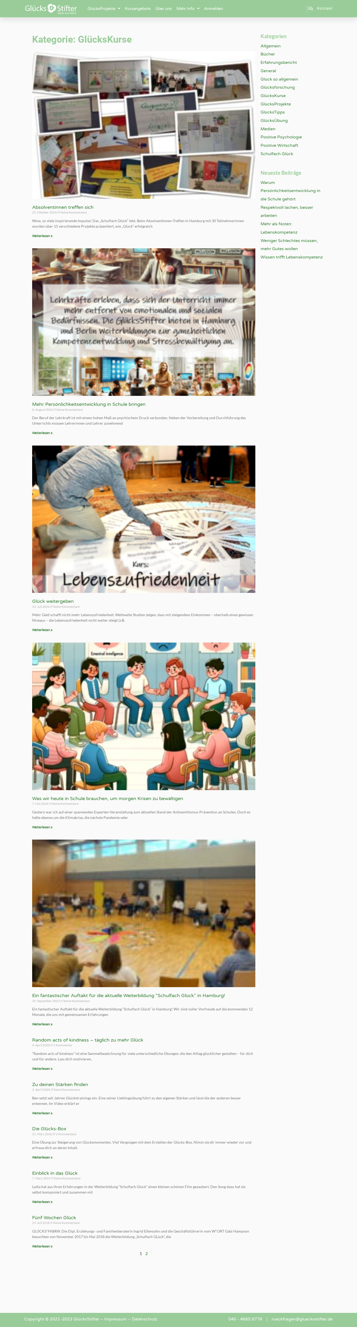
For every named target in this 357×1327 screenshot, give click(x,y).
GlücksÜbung (274, 120)
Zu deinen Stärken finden (60, 1084)
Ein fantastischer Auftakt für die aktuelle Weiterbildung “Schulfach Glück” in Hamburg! (128, 995)
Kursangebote (138, 8)
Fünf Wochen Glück (54, 1218)
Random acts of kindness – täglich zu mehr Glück (87, 1040)
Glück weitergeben (53, 601)
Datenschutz (144, 1319)
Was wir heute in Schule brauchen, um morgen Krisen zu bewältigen (107, 798)
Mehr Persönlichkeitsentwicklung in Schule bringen (89, 404)
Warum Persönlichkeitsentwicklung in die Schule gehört (290, 191)
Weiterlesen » (42, 236)
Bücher (268, 54)
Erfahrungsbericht (279, 62)
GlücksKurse (273, 95)
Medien (268, 129)
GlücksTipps (273, 112)
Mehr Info (185, 8)
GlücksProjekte (101, 8)
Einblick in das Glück (55, 1173)
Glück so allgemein (279, 79)
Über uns (163, 8)
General (268, 71)
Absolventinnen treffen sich (63, 207)
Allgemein (271, 46)
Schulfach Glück (277, 153)
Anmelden (213, 8)
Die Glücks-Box (49, 1129)
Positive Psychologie (281, 137)
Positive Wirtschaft (279, 145)
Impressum (115, 1319)
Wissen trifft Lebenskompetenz (292, 257)
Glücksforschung (278, 87)
